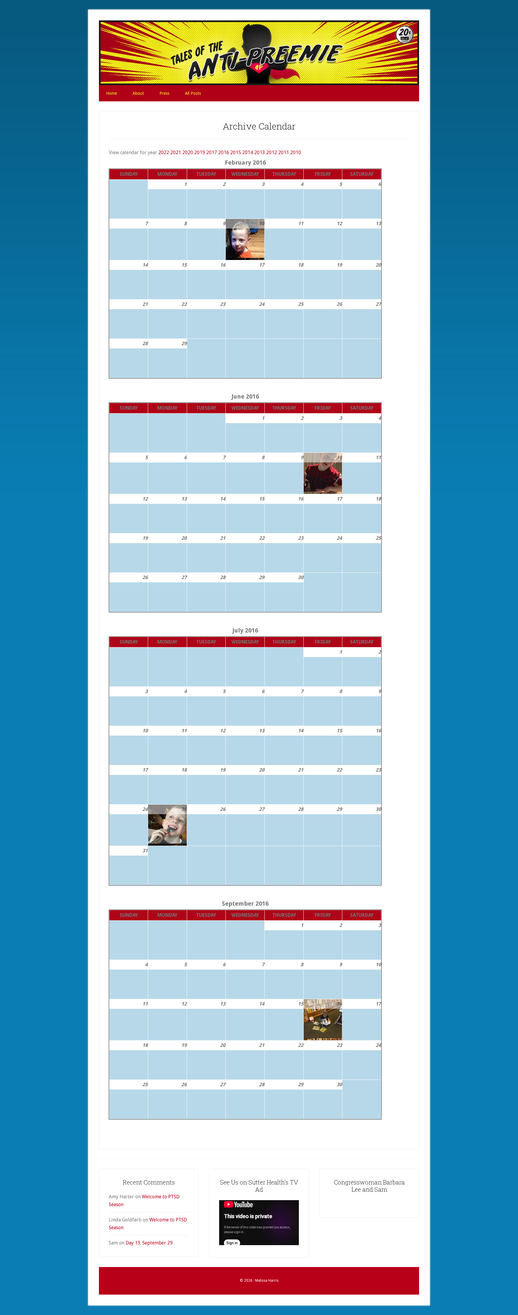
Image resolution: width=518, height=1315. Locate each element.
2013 (259, 152)
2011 (283, 152)
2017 (211, 152)
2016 (223, 152)
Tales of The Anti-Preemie (259, 52)
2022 (163, 152)
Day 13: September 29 (149, 1243)
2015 (235, 152)
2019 (199, 152)
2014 (247, 152)
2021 (175, 152)
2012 (271, 152)
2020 (187, 152)
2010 (295, 152)
